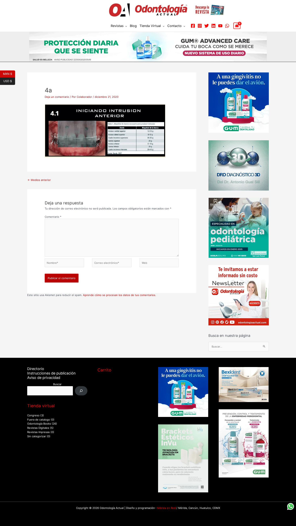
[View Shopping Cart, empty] (236, 26)
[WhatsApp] (227, 26)
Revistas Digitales (38, 427)
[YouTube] (220, 26)
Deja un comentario (57, 96)
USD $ (9, 81)
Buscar (57, 384)
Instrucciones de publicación (51, 373)
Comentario (53, 216)
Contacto (174, 26)
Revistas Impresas (38, 432)
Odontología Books (39, 423)
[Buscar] (81, 390)
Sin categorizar (36, 436)
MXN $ (9, 73)
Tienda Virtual (150, 26)
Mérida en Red (166, 507)
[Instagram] (200, 26)
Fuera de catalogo (38, 419)
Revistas (117, 26)
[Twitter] (206, 26)
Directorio (35, 369)
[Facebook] (193, 26)
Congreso (33, 415)
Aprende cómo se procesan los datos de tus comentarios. (119, 295)
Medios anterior (39, 180)
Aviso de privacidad (43, 377)
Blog (133, 26)
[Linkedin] (213, 26)
